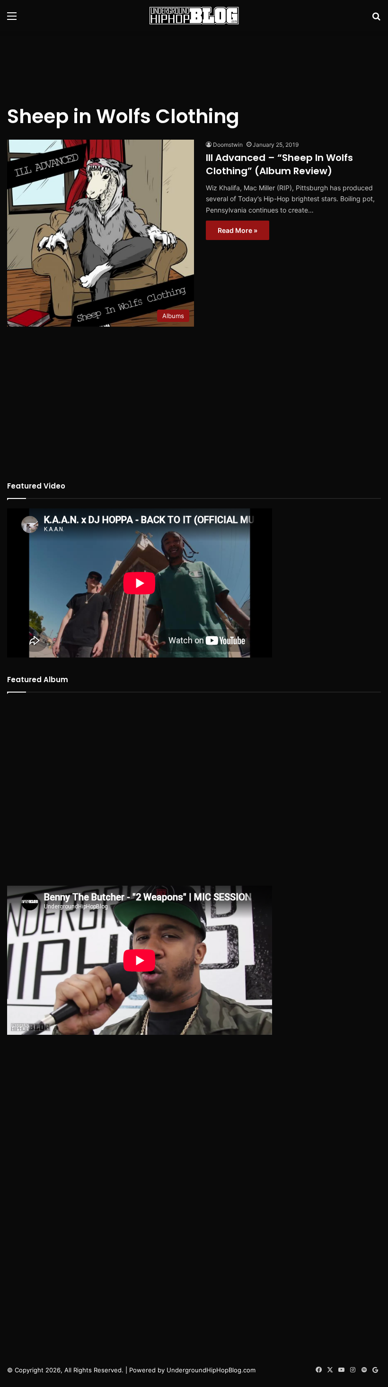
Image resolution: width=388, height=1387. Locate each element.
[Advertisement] (194, 62)
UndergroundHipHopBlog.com (211, 1370)
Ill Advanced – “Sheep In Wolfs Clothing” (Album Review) (279, 164)
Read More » (237, 230)
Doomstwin (228, 144)
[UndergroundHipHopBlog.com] (194, 16)
